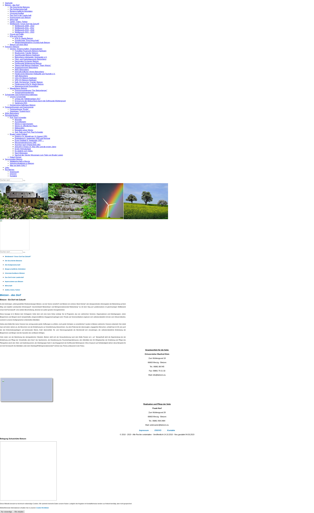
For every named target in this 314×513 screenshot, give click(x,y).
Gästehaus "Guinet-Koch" (20, 111)
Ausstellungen (20, 122)
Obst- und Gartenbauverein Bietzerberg (30, 59)
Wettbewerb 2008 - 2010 (24, 26)
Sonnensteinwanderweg (24, 92)
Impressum (14, 172)
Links (7, 167)
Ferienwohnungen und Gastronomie (19, 107)
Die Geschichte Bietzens (20, 7)
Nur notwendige (6, 512)
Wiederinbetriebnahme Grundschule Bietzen (32, 42)
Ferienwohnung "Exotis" (19, 109)
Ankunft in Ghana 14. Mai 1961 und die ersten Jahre (35, 147)
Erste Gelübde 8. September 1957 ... (29, 140)
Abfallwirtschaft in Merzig (20, 161)
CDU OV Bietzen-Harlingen (26, 78)
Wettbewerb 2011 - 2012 (24, 28)
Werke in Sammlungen (24, 124)
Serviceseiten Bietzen (13, 159)
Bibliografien (19, 128)
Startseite (9, 3)
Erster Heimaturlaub (23, 149)
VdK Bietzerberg (21, 76)
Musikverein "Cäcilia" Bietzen (26, 53)
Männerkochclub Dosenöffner (26, 86)
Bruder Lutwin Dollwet (18, 134)
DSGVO (13, 174)
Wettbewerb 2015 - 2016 (24, 30)
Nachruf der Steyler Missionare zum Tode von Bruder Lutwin (39, 155)
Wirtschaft (14, 20)
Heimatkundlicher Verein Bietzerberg (29, 72)
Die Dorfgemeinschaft (18, 9)
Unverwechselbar (17, 13)
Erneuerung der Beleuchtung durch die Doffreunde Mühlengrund (40, 101)
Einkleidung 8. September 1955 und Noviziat (32, 138)
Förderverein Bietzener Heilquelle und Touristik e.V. (35, 74)
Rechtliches (9, 170)
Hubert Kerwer (15, 157)
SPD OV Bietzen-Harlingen (25, 80)
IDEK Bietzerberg (12, 113)
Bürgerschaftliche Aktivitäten (21, 11)
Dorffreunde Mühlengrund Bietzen (28, 63)
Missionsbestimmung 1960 (25, 142)
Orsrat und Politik (17, 34)
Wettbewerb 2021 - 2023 (24, 32)
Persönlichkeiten (11, 115)
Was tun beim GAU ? (18, 165)
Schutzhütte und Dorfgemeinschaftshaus (21, 95)
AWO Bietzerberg (22, 70)
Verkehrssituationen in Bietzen (22, 163)
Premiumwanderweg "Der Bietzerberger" (31, 90)
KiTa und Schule (16, 36)
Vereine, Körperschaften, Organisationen (26, 49)
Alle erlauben (19, 512)
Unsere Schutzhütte (18, 97)
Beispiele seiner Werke (24, 130)
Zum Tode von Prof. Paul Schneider (29, 132)
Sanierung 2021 (21, 103)
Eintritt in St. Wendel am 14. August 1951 (31, 136)
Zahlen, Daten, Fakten (18, 22)
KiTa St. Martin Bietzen (24, 38)
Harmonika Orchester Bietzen (27, 61)
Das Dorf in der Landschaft (20, 15)
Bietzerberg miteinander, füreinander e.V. (31, 57)
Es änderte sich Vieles (24, 151)
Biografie (18, 120)
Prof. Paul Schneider (18, 117)
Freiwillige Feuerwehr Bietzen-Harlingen (30, 51)
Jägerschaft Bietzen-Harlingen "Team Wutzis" (33, 65)
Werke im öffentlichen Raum (26, 126)
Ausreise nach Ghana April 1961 (27, 145)
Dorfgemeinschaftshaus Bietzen (22, 105)
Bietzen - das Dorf (12, 5)
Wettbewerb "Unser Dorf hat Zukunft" (24, 24)
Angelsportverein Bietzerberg (26, 67)
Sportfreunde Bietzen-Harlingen (27, 55)
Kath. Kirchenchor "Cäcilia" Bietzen (29, 82)
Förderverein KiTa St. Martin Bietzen (29, 84)
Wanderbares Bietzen (18, 88)
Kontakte (13, 176)
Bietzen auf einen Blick (19, 45)
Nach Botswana (21, 153)
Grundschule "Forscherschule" (27, 40)
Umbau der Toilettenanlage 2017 (27, 99)
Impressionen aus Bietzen (20, 17)
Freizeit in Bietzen (12, 47)
